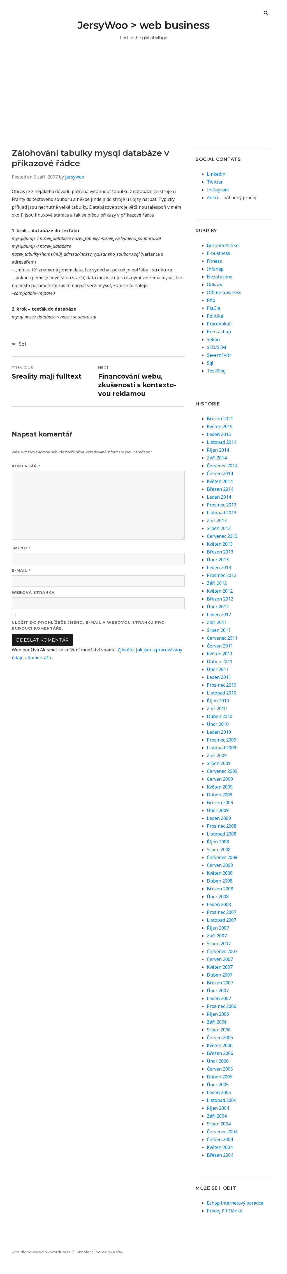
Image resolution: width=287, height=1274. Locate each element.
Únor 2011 (218, 669)
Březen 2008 (220, 889)
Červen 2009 (220, 779)
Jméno (21, 547)
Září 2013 (217, 520)
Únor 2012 (218, 607)
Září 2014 (217, 458)
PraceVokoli (219, 324)
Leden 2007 (219, 998)
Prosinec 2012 (221, 575)
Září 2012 (217, 583)
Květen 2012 (220, 591)
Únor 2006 (218, 1061)
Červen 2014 (220, 473)
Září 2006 (217, 1022)
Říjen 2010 (218, 701)
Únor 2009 (218, 810)
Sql (22, 344)
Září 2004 (217, 1116)
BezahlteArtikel (223, 245)
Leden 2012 (219, 614)
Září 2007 (217, 936)
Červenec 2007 (222, 951)
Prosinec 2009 (221, 740)
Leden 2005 (219, 1092)
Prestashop (219, 332)
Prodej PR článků (225, 1211)
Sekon (213, 339)
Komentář (26, 465)
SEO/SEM (216, 347)
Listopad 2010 (221, 693)
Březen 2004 (220, 1155)
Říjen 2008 (218, 842)
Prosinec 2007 (221, 912)
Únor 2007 (218, 990)
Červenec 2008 (222, 857)
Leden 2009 (219, 818)
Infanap (215, 269)
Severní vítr (219, 355)
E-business (218, 253)
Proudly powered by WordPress (41, 1252)
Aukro (213, 197)
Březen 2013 (220, 552)
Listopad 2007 (221, 920)
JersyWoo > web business (144, 25)
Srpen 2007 (219, 943)
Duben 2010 (219, 716)
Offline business (224, 292)
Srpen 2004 (219, 1124)
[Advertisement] (143, 106)
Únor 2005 (218, 1084)
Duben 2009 (219, 795)
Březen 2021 (220, 419)
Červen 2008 (220, 865)
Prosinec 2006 (221, 1006)
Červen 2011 (220, 646)
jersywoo (74, 177)
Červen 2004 (220, 1139)
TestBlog (216, 371)
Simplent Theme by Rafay (100, 1252)
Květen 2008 (220, 873)
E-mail (21, 570)
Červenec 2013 (222, 536)
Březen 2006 (220, 1053)
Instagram (218, 190)
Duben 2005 (219, 1077)
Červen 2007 (220, 959)
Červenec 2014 (222, 466)
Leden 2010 (219, 732)
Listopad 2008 (221, 834)
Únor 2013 (218, 560)
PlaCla (213, 308)
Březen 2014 (220, 489)
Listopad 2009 (221, 748)
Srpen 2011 (219, 630)
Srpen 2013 (219, 528)
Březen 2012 (220, 599)
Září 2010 (217, 708)
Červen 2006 (220, 1037)
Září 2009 (217, 755)
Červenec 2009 (222, 771)
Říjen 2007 (218, 928)
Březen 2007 (220, 983)
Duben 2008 (219, 881)
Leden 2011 (219, 677)
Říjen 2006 (218, 1014)
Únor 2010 (218, 724)
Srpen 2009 (219, 763)
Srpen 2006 (219, 1030)
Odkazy (214, 284)
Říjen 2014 (218, 450)
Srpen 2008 (219, 849)
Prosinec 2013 (221, 505)
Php (211, 300)
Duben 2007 (219, 975)
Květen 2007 (220, 967)
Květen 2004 (220, 1147)
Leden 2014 (219, 497)
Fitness (214, 261)
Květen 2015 (220, 426)
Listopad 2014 (221, 442)
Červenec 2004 (222, 1131)
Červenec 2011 (222, 638)
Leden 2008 (219, 904)
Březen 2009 (220, 802)
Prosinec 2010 (221, 685)
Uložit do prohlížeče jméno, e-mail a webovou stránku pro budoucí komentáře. (88, 625)
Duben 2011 (219, 661)
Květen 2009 (220, 787)
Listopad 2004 (221, 1100)
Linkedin (216, 174)
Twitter (215, 182)
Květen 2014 (220, 481)
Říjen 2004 (218, 1108)
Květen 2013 (220, 544)
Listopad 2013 (221, 513)
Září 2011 (217, 622)
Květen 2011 (220, 654)
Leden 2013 (219, 567)
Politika (215, 316)
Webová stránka (33, 592)
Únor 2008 (218, 896)
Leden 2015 (219, 434)
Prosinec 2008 (221, 826)
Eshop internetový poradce (235, 1203)
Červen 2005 (220, 1069)
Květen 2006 (220, 1045)
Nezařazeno (219, 277)
